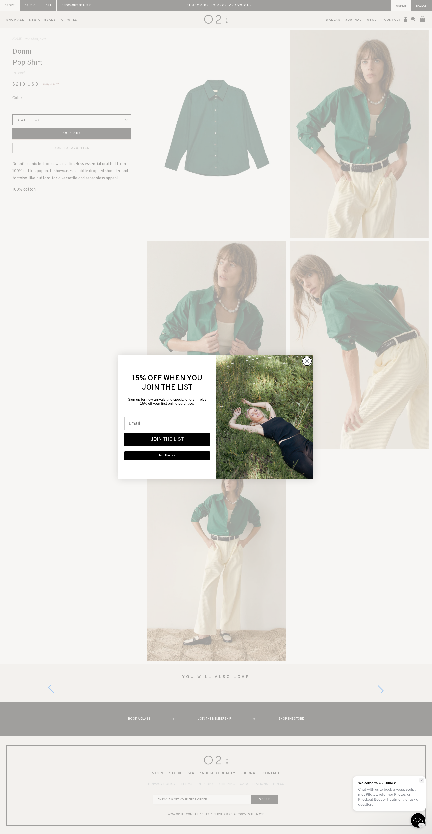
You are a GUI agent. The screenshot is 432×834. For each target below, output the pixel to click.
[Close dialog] (307, 361)
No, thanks (167, 456)
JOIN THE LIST (167, 439)
